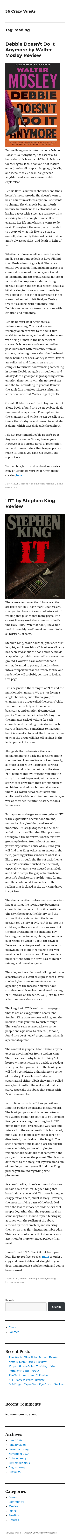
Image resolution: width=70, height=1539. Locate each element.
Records (14, 1519)
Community (16, 1501)
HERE (45, 1256)
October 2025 (17, 1458)
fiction (41, 483)
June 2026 (15, 1440)
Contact (14, 1332)
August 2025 (17, 1467)
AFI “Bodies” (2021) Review (26, 1380)
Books (24, 483)
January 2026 (17, 1444)
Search (9, 1300)
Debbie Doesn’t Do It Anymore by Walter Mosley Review (30, 49)
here (19, 475)
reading (50, 483)
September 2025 (19, 1462)
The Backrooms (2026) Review (28, 1375)
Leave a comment (15, 1282)
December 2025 (19, 1449)
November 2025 (19, 1453)
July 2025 (15, 1471)
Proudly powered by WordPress (40, 1532)
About (12, 1327)
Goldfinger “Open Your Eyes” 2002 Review (36, 1384)
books (34, 483)
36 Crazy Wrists (20, 11)
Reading (32, 1278)
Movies (13, 1506)
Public (12, 1510)
